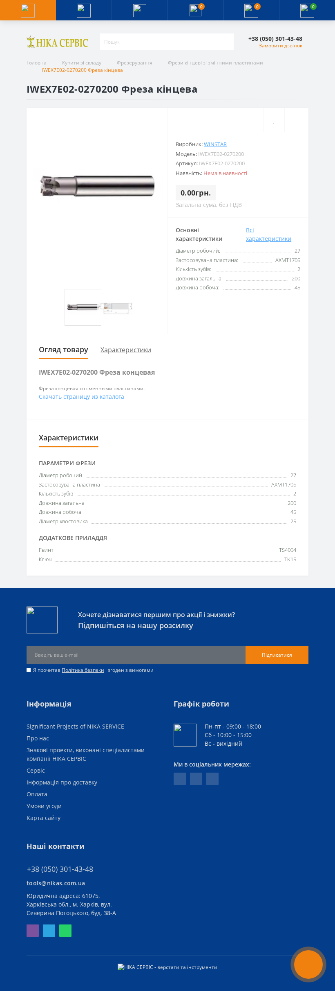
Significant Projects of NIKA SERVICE (75, 726)
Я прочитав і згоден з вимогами (93, 670)
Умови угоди (44, 806)
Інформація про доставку (62, 782)
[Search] (226, 41)
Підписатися (277, 654)
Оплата (37, 794)
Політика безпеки (83, 670)
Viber (33, 930)
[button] (140, 10)
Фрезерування (134, 62)
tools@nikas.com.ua (56, 883)
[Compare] (296, 120)
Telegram (49, 930)
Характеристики (125, 349)
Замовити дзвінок (280, 45)
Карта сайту (43, 818)
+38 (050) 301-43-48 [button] (60, 869)
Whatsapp (65, 930)
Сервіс (36, 770)
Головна (37, 62)
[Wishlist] (274, 120)
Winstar (215, 144)
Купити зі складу (81, 62)
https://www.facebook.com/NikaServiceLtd (180, 779)
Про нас (38, 738)
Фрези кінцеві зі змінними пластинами (215, 62)
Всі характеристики (268, 234)
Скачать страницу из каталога (81, 396)
